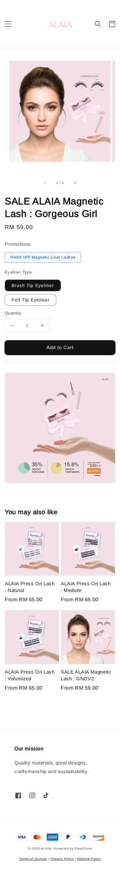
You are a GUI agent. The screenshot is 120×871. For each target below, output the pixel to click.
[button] (8, 24)
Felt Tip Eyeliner (31, 299)
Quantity (13, 313)
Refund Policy (89, 858)
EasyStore (83, 848)
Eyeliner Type (18, 272)
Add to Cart (60, 347)
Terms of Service (33, 858)
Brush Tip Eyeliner (33, 285)
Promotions (18, 244)
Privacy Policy (62, 858)
